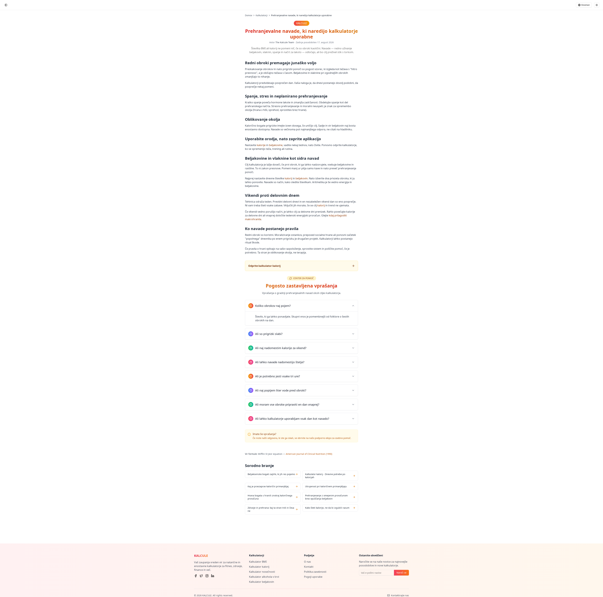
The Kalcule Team (284, 42)
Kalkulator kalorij (259, 566)
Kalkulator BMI (258, 561)
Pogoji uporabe (313, 576)
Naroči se (401, 572)
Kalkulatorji (262, 15)
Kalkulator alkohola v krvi (264, 576)
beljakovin (302, 178)
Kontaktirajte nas (400, 595)
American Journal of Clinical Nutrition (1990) (309, 453)
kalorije (261, 145)
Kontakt (308, 566)
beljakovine (275, 145)
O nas (307, 561)
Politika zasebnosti (315, 571)
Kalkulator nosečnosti (262, 571)
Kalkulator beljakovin (261, 581)
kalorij (288, 178)
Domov (248, 15)
